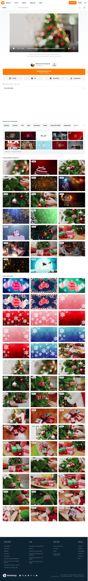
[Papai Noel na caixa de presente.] (16, 232)
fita (22, 125)
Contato (54, 548)
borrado (6, 125)
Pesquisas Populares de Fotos (35, 558)
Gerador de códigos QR (10, 567)
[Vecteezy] (2, 2)
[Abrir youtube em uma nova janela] (36, 575)
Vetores (8, 3)
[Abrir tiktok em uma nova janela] (31, 575)
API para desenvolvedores (11, 558)
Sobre (54, 551)
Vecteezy (6, 548)
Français (79, 556)
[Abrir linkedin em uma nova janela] (25, 575)
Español (79, 548)
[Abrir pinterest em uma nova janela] (28, 575)
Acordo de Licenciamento (36, 546)
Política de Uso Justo (77, 576)
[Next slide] (81, 125)
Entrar (78, 2)
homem (15, 125)
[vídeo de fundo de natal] (72, 301)
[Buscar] (78, 8)
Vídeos (24, 3)
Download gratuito (43, 72)
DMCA (30, 548)
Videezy (6, 551)
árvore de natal (55, 125)
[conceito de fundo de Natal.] (44, 183)
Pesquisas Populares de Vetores (35, 554)
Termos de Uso (54, 576)
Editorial (32, 3)
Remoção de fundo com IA (11, 565)
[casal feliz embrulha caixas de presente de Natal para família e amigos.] (72, 248)
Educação (6, 556)
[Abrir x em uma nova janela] (34, 575)
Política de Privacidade (65, 576)
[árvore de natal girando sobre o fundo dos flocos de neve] (44, 216)
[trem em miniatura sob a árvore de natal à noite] (16, 248)
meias (45, 125)
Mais (40, 3)
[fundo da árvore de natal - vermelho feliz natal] (44, 167)
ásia (28, 125)
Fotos (16, 3)
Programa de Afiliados (35, 551)
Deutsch (79, 553)
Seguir (54, 65)
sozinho (76, 125)
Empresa (6, 553)
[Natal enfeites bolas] (16, 285)
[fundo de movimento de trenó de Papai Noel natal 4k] (44, 265)
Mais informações (8, 88)
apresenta (37, 125)
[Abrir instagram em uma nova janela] (23, 575)
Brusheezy (7, 546)
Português (80, 551)
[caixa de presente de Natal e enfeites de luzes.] (16, 497)
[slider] (45, 48)
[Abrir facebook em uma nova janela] (20, 575)
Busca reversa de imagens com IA (11, 561)
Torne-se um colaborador (56, 554)
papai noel (67, 125)
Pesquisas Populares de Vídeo (35, 562)
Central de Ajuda (57, 546)
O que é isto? (16, 84)
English (79, 546)
